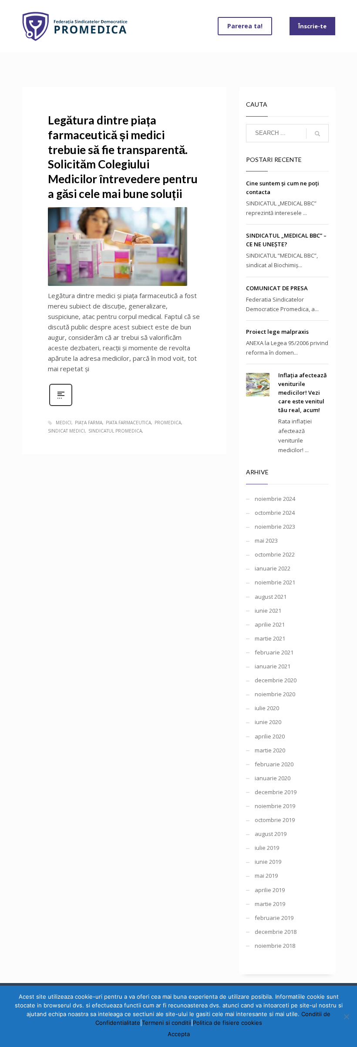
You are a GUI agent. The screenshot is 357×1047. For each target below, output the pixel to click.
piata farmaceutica (128, 422)
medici (63, 422)
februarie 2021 (274, 652)
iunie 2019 (268, 862)
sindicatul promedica (115, 431)
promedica (168, 422)
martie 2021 (270, 638)
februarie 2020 (274, 764)
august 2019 (270, 834)
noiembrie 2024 (275, 499)
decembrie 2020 (275, 680)
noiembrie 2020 (275, 694)
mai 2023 (266, 540)
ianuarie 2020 (272, 778)
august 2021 (270, 597)
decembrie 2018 (275, 932)
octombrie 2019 (275, 820)
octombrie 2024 (275, 513)
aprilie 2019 (270, 890)
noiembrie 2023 (275, 526)
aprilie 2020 (270, 736)
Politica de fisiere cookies (227, 1022)
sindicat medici (66, 431)
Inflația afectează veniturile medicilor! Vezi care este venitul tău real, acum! (302, 392)
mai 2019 (266, 875)
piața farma (88, 422)
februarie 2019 (274, 918)
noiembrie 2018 (275, 946)
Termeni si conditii (166, 1022)
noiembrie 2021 (275, 582)
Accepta (179, 1033)
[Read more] (61, 405)
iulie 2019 (267, 848)
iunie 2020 (268, 722)
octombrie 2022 (275, 554)
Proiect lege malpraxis (277, 332)
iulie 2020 (267, 708)
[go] (317, 133)
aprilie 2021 (270, 624)
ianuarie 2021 (272, 666)
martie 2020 (270, 750)
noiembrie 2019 (275, 806)
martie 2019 (270, 904)
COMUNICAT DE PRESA (277, 288)
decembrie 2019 (275, 792)
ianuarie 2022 (272, 568)
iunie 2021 (268, 610)
